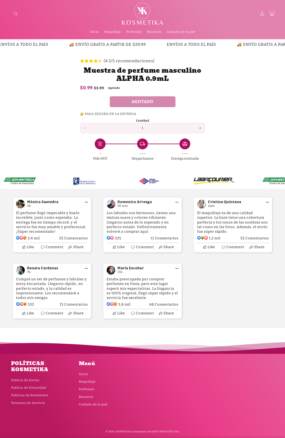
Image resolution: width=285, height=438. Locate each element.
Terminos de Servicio (28, 403)
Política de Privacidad (28, 388)
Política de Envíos (25, 380)
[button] (16, 14)
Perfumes (86, 389)
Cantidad (142, 120)
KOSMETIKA (123, 431)
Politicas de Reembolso (29, 395)
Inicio (83, 374)
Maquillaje (87, 381)
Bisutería (86, 397)
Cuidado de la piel (93, 404)
